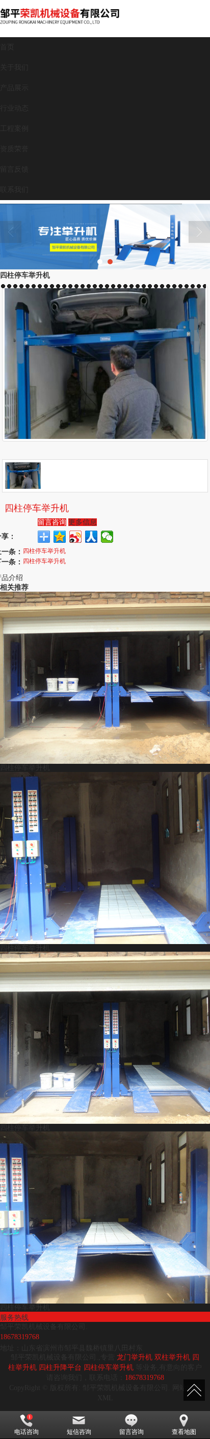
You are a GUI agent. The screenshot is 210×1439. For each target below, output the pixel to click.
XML (105, 1398)
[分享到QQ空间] (60, 537)
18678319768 (144, 1377)
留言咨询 (52, 522)
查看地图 (184, 1431)
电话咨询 (26, 1431)
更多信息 (82, 522)
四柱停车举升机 (44, 550)
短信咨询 (79, 1431)
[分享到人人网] (91, 537)
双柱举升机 (172, 1357)
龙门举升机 (134, 1357)
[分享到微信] (107, 537)
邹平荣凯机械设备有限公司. (126, 1388)
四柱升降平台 (60, 1367)
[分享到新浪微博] (75, 537)
